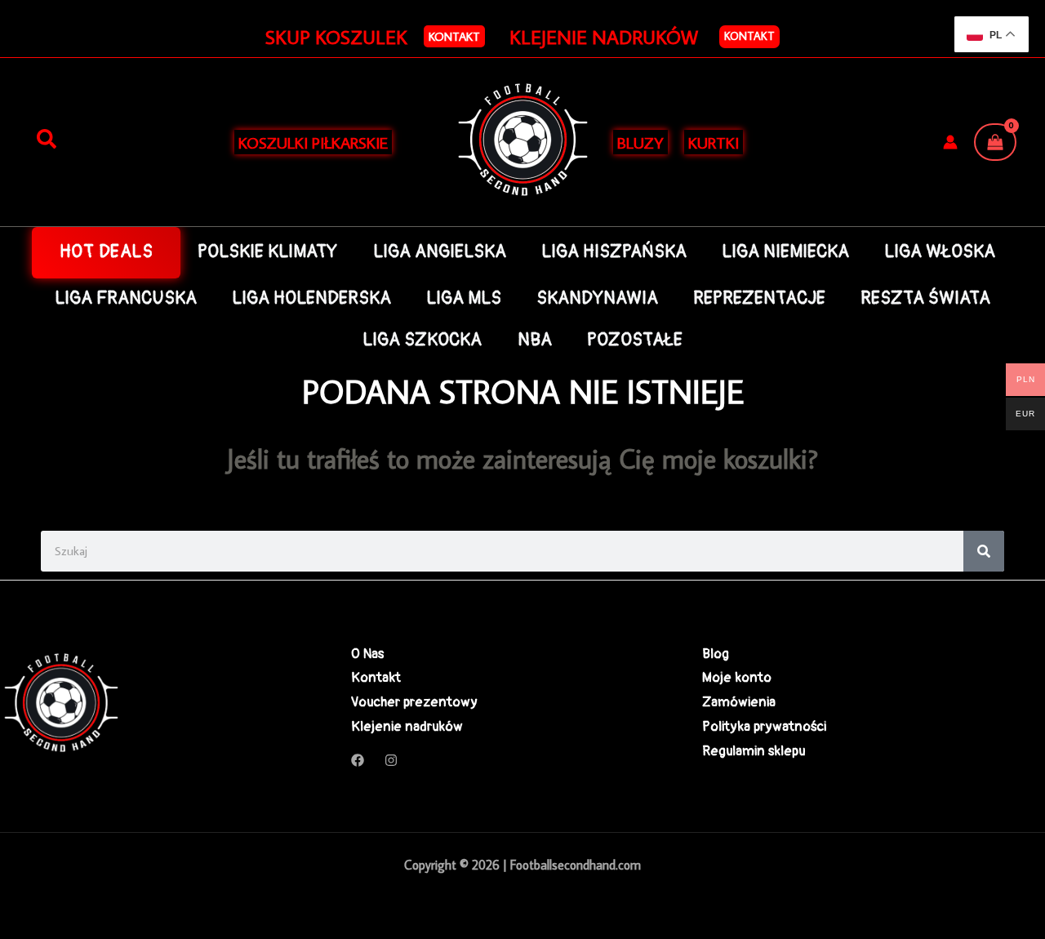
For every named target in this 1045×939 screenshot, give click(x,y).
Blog (715, 653)
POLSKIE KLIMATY (267, 252)
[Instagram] (391, 760)
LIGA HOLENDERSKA (311, 298)
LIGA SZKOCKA (422, 340)
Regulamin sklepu (753, 750)
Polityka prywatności (764, 726)
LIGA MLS (463, 298)
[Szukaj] (46, 139)
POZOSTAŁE (635, 340)
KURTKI (713, 142)
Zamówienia (739, 701)
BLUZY (640, 142)
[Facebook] (357, 760)
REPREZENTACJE (759, 298)
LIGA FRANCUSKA (126, 298)
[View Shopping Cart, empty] (995, 142)
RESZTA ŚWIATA (925, 298)
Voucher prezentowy (414, 701)
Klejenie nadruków (407, 726)
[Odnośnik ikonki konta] (950, 142)
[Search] (983, 551)
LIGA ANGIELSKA (439, 252)
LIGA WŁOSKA (939, 252)
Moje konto (737, 677)
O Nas (367, 653)
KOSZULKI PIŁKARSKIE (313, 142)
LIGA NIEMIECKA (785, 252)
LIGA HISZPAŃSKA (614, 252)
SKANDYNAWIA (597, 298)
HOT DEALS (106, 252)
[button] (454, 36)
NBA (535, 340)
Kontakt (749, 36)
